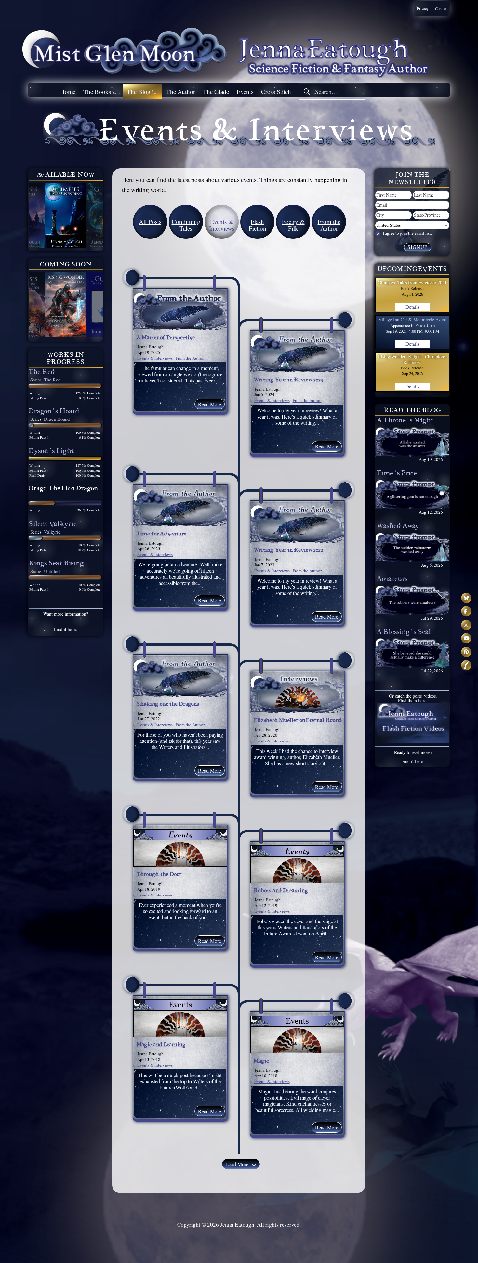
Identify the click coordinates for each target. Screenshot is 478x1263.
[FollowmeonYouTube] (466, 638)
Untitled (52, 571)
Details (412, 307)
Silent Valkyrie (53, 524)
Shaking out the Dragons (168, 705)
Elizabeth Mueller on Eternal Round (298, 721)
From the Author (329, 224)
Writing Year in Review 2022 (288, 551)
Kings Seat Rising (56, 564)
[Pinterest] (466, 652)
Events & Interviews (155, 358)
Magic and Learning (161, 1045)
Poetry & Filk (293, 224)
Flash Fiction (257, 224)
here (72, 629)
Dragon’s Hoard (54, 412)
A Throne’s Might (405, 421)
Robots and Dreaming (281, 891)
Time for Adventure (161, 534)
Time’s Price (397, 474)
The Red (42, 372)
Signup (417, 247)
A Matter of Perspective (166, 338)
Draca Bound (57, 419)
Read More (209, 404)
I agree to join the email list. (407, 233)
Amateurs (392, 579)
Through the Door (159, 875)
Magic (261, 1061)
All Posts (150, 221)
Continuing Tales (186, 224)
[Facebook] (466, 611)
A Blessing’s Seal (404, 632)
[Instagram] (466, 625)
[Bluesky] (466, 598)
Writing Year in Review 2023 (288, 380)
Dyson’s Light (51, 451)
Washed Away (398, 526)
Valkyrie (52, 532)
